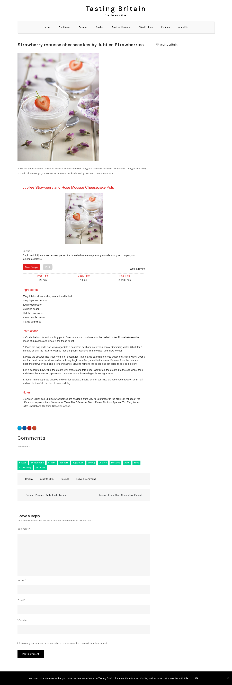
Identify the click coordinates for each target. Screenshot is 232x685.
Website (21, 620)
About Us (183, 27)
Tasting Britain (116, 9)
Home (47, 27)
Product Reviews (121, 27)
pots (127, 462)
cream (51, 462)
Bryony (29, 479)
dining (91, 462)
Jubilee (103, 462)
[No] (227, 678)
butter (22, 462)
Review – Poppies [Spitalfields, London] (47, 495)
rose (136, 462)
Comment (23, 528)
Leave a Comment (86, 479)
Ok (196, 678)
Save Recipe (31, 267)
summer (40, 467)
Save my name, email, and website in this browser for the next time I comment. (64, 643)
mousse (115, 462)
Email (21, 600)
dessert (64, 462)
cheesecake (37, 462)
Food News (64, 27)
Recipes (165, 27)
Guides (99, 27)
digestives (78, 462)
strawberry (25, 467)
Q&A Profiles (145, 27)
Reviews (83, 27)
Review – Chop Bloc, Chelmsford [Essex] (120, 495)
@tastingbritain (166, 44)
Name (21, 580)
